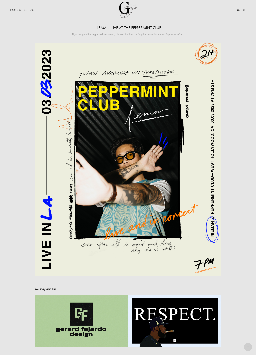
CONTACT (29, 9)
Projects (15, 9)
